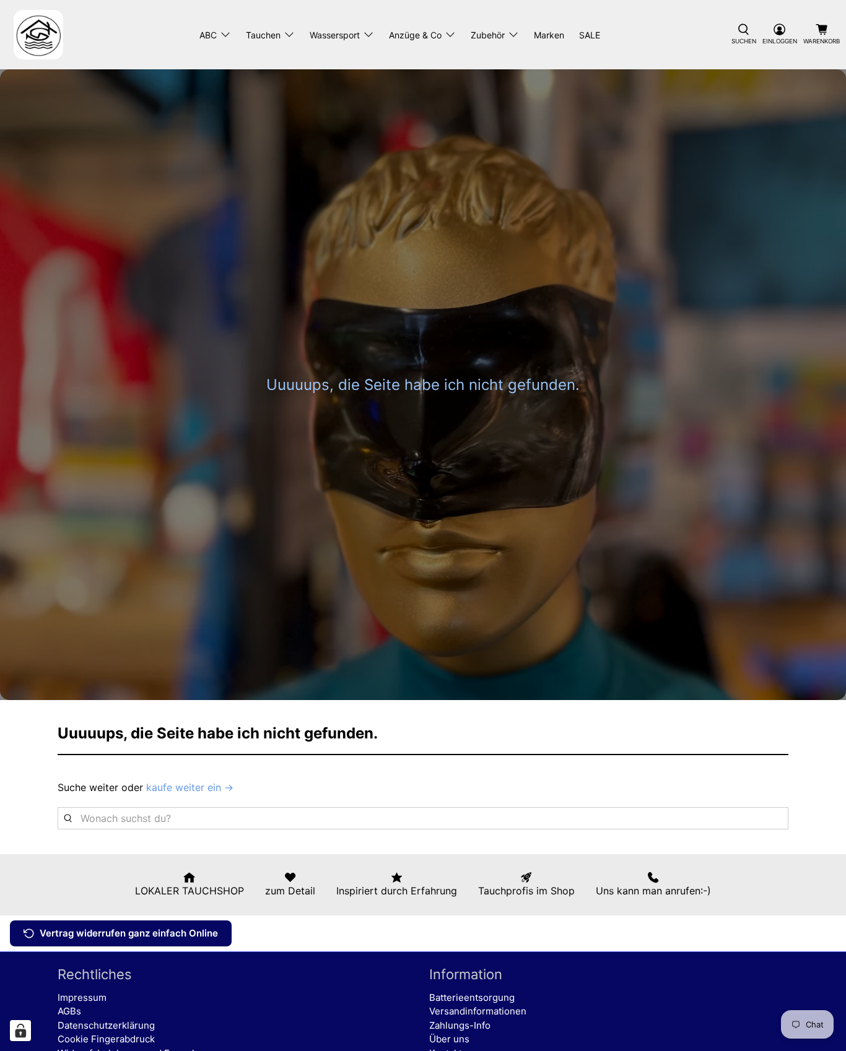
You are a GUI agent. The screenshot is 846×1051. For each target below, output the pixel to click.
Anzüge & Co (415, 35)
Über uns (449, 1039)
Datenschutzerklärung (106, 1025)
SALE (589, 35)
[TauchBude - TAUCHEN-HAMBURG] (38, 34)
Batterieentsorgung (472, 997)
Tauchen (263, 35)
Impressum (82, 997)
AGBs (69, 1011)
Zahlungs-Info (460, 1025)
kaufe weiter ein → (189, 787)
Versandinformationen (477, 1011)
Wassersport (335, 35)
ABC (208, 35)
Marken (549, 35)
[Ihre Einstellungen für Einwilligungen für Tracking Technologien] (20, 1030)
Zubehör (488, 35)
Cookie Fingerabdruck (106, 1039)
